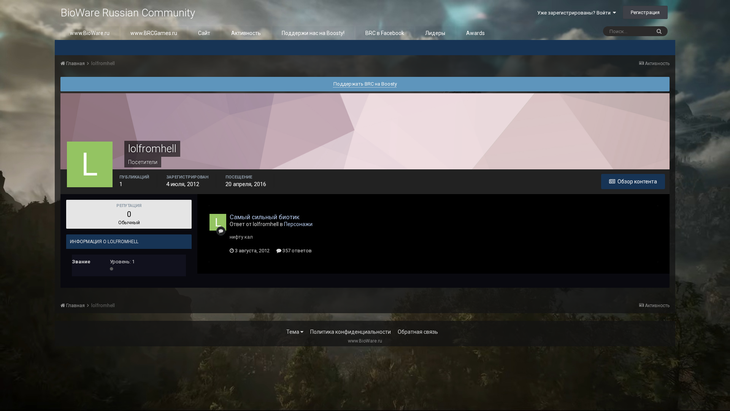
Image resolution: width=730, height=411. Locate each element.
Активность (246, 33)
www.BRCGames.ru (153, 33)
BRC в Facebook (384, 33)
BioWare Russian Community (127, 12)
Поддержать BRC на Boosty (365, 84)
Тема (293, 332)
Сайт (204, 33)
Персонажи (298, 224)
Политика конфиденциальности (350, 332)
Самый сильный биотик (265, 217)
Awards (475, 33)
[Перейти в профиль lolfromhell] (217, 222)
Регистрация (645, 12)
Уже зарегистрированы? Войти (575, 13)
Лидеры (435, 33)
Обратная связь (418, 332)
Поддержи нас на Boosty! (313, 33)
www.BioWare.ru (90, 33)
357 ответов (296, 250)
